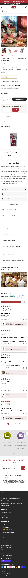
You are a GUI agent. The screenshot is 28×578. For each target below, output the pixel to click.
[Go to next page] (22, 424)
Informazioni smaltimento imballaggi (10, 498)
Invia (23, 468)
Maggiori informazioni (5, 126)
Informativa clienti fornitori (8, 496)
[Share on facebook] (23, 319)
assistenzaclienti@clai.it (9, 535)
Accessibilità (4, 576)
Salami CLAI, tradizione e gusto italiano (12, 14)
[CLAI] (13, 7)
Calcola (15, 109)
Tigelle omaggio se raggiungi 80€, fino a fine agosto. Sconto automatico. (14, 4)
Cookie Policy (4, 517)
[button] (25, 7)
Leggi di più (3, 72)
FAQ (4, 524)
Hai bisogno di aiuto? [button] (5, 121)
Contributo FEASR (5, 501)
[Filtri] (22, 302)
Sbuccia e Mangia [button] (9, 373)
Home (2, 14)
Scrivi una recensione (11, 302)
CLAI (12, 571)
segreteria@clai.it (7, 529)
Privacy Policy (4, 515)
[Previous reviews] (2, 155)
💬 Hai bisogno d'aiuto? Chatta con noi (9, 81)
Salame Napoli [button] (9, 395)
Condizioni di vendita (6, 512)
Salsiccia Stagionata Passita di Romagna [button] (14, 324)
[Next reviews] (26, 155)
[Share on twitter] (26, 319)
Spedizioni (5, 537)
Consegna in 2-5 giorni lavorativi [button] (7, 116)
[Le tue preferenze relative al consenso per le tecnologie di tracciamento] (27, 433)
